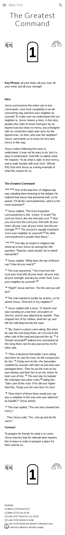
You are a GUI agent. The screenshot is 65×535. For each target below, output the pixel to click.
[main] (32, 19)
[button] (4, 5)
